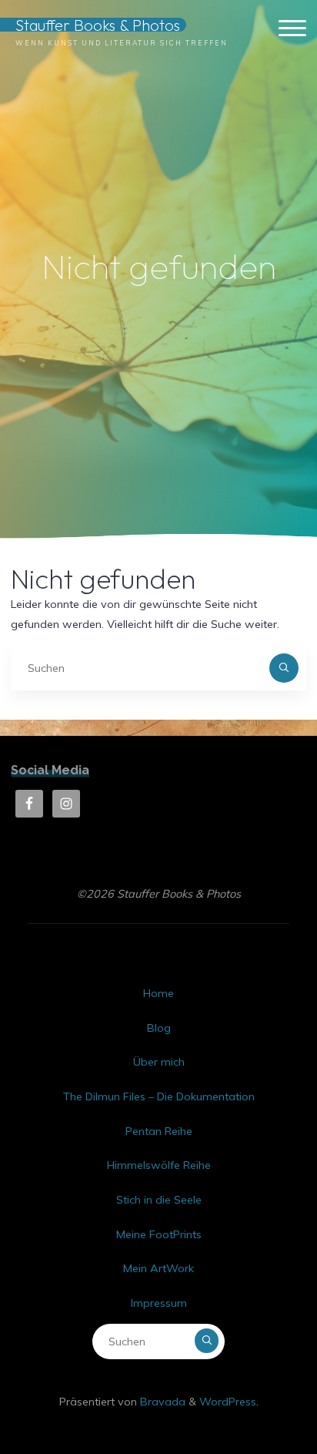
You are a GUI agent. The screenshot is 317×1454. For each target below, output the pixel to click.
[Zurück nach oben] (257, 1394)
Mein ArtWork (158, 1268)
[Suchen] (283, 667)
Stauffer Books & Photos (97, 25)
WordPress (227, 1402)
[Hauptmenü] (292, 29)
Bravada (161, 1402)
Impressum (159, 1303)
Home (158, 993)
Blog (159, 1028)
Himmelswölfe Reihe (159, 1165)
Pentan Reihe (158, 1131)
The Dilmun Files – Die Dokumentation (159, 1096)
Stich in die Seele (159, 1200)
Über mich (159, 1062)
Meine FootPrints (159, 1234)
